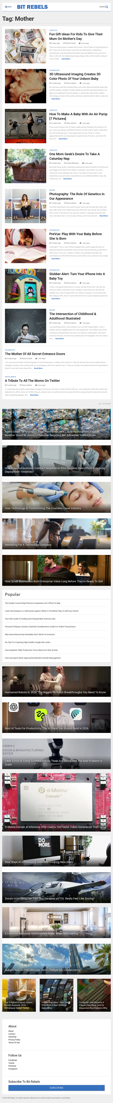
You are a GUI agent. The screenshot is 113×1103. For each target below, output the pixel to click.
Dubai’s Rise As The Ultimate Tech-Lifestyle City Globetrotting (42, 970)
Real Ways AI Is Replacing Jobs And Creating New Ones (39, 862)
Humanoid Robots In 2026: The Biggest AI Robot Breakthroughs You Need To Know (55, 692)
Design (52, 190)
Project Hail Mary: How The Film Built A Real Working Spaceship (55, 1005)
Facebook (12, 1060)
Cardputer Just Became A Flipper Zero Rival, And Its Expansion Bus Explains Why (93, 1005)
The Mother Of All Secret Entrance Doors (35, 354)
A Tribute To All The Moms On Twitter (32, 381)
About (11, 1031)
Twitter (11, 1063)
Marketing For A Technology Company (28, 544)
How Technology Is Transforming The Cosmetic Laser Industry (43, 508)
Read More (66, 59)
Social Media (10, 377)
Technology (54, 70)
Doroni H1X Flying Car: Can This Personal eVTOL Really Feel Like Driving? (50, 898)
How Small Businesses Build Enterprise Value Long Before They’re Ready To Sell (54, 581)
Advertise (12, 1037)
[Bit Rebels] (31, 9)
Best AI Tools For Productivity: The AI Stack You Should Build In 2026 (46, 728)
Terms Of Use (14, 1042)
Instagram (12, 1069)
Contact (11, 1034)
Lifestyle (53, 30)
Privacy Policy (14, 1040)
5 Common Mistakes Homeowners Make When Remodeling (41, 933)
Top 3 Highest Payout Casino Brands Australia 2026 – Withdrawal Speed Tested (18, 1005)
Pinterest (12, 1066)
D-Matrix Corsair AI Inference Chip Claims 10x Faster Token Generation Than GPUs (55, 827)
